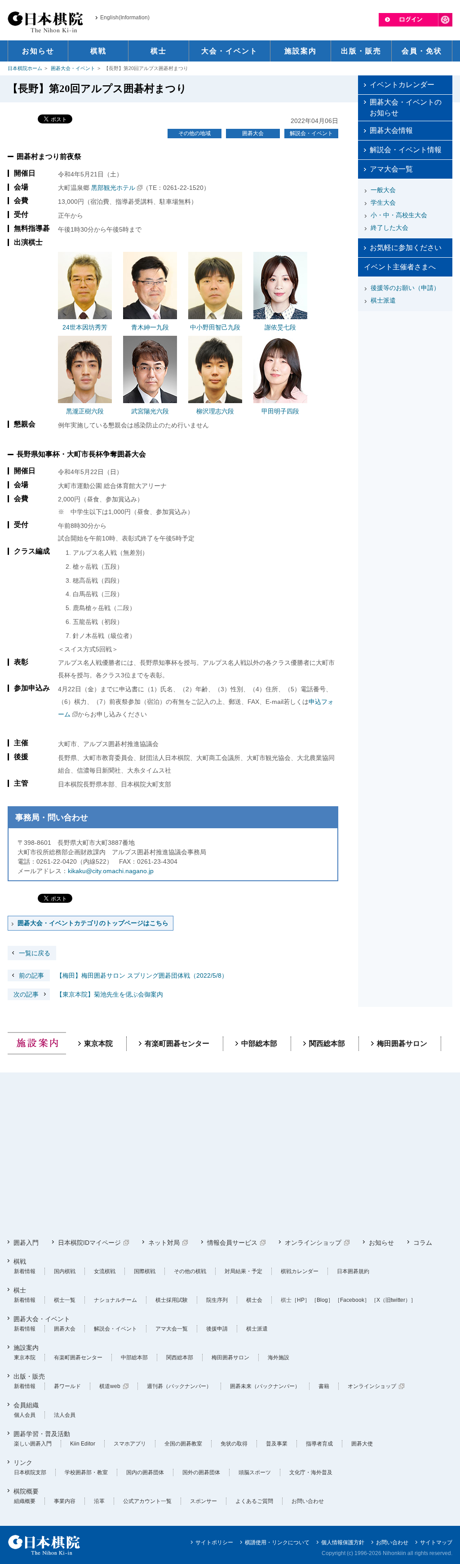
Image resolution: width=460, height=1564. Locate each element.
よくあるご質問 (254, 1501)
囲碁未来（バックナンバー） (265, 1386)
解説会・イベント (311, 133)
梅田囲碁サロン (402, 1043)
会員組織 (26, 1405)
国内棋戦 (64, 1271)
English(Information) (125, 17)
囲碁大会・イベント (73, 68)
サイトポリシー (214, 1542)
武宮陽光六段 (150, 411)
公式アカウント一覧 (147, 1501)
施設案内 (26, 1347)
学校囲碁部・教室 (86, 1472)
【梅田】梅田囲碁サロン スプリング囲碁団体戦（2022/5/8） (123, 975)
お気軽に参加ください (406, 247)
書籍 (323, 1386)
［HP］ (301, 1300)
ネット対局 (164, 1242)
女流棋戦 (104, 1271)
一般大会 (383, 189)
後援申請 (217, 1329)
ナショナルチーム (115, 1300)
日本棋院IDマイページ (89, 1242)
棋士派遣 (383, 300)
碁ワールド (67, 1386)
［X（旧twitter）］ (393, 1300)
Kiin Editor (82, 1444)
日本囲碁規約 (353, 1271)
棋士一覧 (64, 1300)
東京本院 (98, 1043)
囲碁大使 (362, 1444)
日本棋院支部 (30, 1472)
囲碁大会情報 (391, 130)
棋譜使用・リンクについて (277, 1542)
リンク (22, 1462)
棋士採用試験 (171, 1300)
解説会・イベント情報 (406, 150)
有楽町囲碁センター (177, 1043)
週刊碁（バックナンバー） (179, 1386)
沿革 (99, 1501)
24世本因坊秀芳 (84, 327)
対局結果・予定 (243, 1271)
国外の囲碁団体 (201, 1472)
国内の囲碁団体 (145, 1472)
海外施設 (278, 1357)
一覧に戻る (34, 953)
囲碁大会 (253, 133)
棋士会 (254, 1300)
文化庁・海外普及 (310, 1472)
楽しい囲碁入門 (33, 1444)
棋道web (109, 1386)
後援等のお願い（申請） (405, 287)
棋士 (19, 1290)
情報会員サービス (232, 1242)
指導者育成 (319, 1444)
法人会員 (64, 1415)
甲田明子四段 (280, 411)
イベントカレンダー (402, 84)
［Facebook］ (352, 1300)
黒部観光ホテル (113, 187)
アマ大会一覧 (391, 169)
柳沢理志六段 (215, 411)
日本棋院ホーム (25, 68)
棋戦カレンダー (299, 1271)
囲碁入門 (26, 1242)
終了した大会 (389, 227)
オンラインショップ (313, 1242)
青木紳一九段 (150, 327)
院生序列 (217, 1300)
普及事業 (277, 1444)
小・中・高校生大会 (399, 215)
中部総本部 (259, 1043)
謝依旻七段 (280, 327)
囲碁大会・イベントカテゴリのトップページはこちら (93, 923)
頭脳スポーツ (255, 1472)
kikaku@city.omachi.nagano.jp (111, 870)
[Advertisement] (405, 371)
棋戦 (19, 1261)
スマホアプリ (130, 1444)
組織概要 (24, 1501)
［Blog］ (322, 1300)
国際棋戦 (144, 1271)
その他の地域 (194, 133)
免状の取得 (234, 1444)
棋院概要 (26, 1491)
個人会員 (24, 1415)
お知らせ (381, 1242)
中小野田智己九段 (215, 327)
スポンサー (203, 1501)
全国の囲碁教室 (183, 1444)
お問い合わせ (308, 1501)
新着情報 (24, 1271)
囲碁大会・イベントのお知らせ (406, 107)
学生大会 (383, 202)
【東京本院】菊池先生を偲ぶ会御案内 (88, 994)
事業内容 (64, 1501)
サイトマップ (436, 1542)
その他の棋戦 (190, 1271)
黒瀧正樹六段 (85, 411)
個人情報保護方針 (342, 1542)
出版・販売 (29, 1376)
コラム (422, 1242)
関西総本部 (327, 1043)
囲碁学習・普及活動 (41, 1433)
